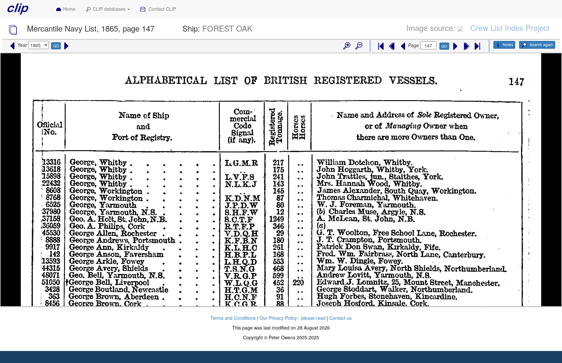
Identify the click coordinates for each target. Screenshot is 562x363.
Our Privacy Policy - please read (293, 318)
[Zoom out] (358, 46)
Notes (508, 44)
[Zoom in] (346, 46)
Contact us (340, 318)
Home (69, 9)
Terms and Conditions (233, 318)
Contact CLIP (161, 9)
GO (56, 45)
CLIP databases (110, 9)
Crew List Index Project (510, 27)
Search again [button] (541, 44)
